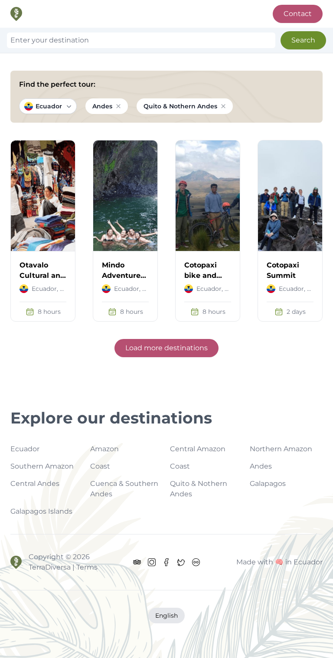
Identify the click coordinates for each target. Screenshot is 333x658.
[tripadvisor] (137, 562)
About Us (97, 14)
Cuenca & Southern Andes (124, 488)
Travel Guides (231, 14)
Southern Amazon (42, 466)
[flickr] (196, 562)
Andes (261, 466)
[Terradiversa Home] (16, 14)
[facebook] (166, 562)
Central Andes (34, 483)
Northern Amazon (281, 449)
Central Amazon (197, 449)
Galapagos (268, 483)
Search (303, 40)
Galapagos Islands (41, 511)
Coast (100, 466)
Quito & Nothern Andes (198, 488)
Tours (140, 14)
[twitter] (181, 562)
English (166, 615)
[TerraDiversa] (16, 562)
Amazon (104, 449)
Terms (179, 14)
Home (52, 14)
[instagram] (152, 562)
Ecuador (49, 106)
